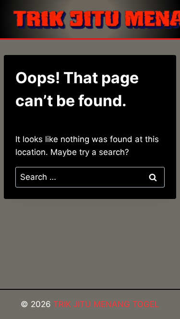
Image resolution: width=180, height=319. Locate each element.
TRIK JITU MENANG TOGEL (106, 304)
